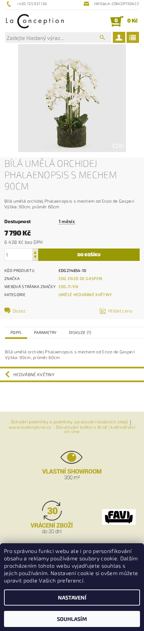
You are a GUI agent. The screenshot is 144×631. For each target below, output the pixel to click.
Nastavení (72, 597)
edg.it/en (69, 286)
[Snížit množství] (35, 258)
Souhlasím (72, 619)
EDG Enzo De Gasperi (80, 278)
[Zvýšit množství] (35, 252)
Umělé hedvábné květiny (85, 294)
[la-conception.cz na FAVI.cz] (119, 516)
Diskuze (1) (80, 332)
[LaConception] (35, 21)
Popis (16, 332)
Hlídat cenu (120, 310)
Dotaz (19, 310)
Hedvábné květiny (33, 374)
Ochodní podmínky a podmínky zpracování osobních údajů (69, 422)
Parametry (45, 332)
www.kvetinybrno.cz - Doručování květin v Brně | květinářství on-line (72, 429)
